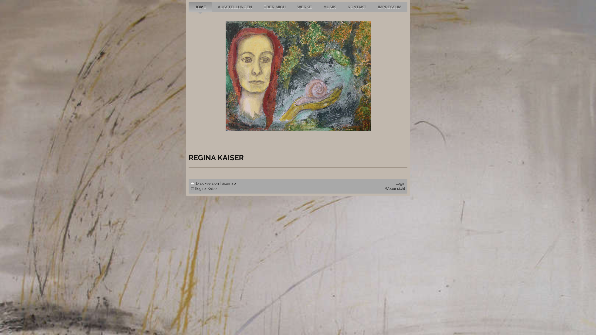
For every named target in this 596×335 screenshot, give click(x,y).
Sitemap (229, 183)
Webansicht (395, 188)
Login (400, 183)
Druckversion (207, 183)
